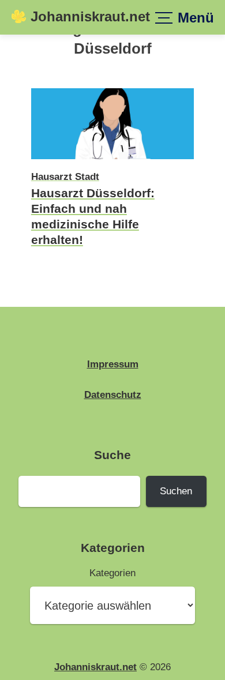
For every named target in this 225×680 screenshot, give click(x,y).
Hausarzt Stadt (65, 176)
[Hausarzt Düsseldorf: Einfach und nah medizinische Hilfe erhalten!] (112, 161)
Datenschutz (112, 394)
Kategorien (112, 572)
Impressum (112, 364)
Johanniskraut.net (90, 16)
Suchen (176, 491)
